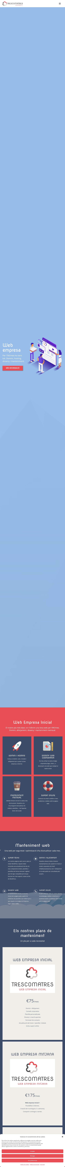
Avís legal (42, 1164)
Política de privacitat (34, 1164)
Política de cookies (24, 1164)
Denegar (32, 1156)
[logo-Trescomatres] (13, 2)
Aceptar (32, 1151)
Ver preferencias (32, 1160)
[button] (62, 1137)
